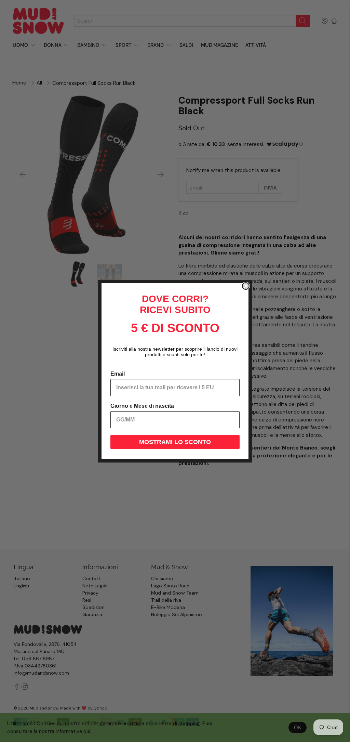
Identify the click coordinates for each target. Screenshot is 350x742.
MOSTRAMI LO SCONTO (175, 442)
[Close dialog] (245, 286)
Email (117, 374)
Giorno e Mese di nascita (142, 406)
